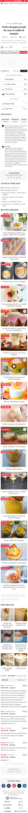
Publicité (17, 790)
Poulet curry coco (7, 204)
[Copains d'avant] (7, 808)
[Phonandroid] (20, 811)
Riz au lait (5, 197)
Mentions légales (13, 793)
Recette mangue (7, 595)
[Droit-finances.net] (20, 805)
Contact (13, 790)
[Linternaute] (7, 805)
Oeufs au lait (6, 193)
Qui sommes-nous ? (6, 790)
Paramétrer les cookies (19, 792)
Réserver (7, 155)
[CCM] (7, 802)
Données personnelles (8, 792)
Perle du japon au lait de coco (11, 188)
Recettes (6, 3)
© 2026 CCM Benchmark (14, 795)
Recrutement (23, 790)
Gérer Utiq (6, 793)
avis (20, 23)
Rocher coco (6, 201)
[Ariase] (7, 811)
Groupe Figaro (21, 793)
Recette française (19, 595)
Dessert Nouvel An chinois (10, 599)
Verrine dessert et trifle (21, 3)
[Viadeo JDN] (20, 808)
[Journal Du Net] (20, 802)
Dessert (12, 3)
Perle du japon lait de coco (10, 190)
